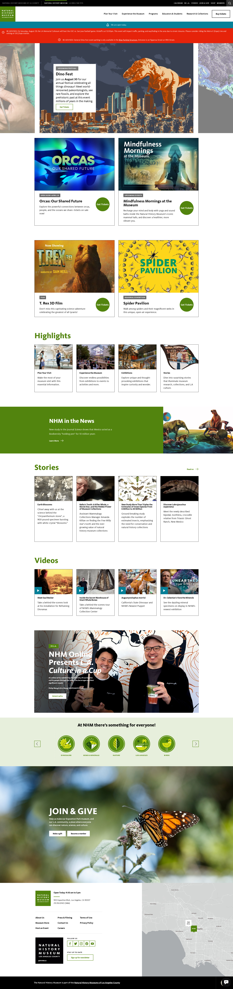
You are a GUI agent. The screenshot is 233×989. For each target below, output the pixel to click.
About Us (39, 917)
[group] (116, 88)
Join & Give (204, 3)
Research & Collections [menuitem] (197, 13)
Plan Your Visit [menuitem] (110, 13)
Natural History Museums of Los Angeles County (97, 982)
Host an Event (42, 928)
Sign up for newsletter (80, 957)
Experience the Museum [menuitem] (133, 13)
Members (221, 3)
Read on (190, 469)
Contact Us (63, 923)
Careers (61, 928)
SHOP (213, 3)
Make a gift (57, 833)
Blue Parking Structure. (128, 40)
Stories (194, 3)
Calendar (178, 3)
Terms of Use (86, 917)
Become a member (78, 833)
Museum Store (42, 923)
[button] (226, 982)
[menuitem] (21, 3)
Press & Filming (65, 917)
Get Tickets (64, 107)
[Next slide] (215, 88)
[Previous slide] (17, 88)
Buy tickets (221, 14)
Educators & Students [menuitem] (172, 13)
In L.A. (187, 3)
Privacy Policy (86, 923)
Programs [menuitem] (153, 13)
